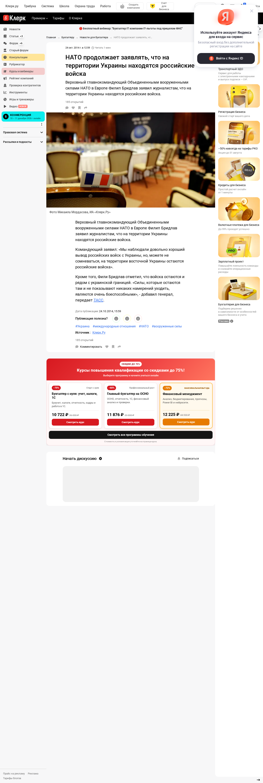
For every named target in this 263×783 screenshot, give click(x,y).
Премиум (38, 18)
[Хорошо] (116, 319)
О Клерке (75, 18)
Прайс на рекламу (14, 773)
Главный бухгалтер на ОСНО (128, 394)
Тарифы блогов (12, 778)
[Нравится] (73, 107)
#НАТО (144, 326)
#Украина (82, 326)
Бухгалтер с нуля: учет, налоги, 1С (74, 395)
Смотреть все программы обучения (130, 434)
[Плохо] (138, 319)
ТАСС (98, 300)
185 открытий (84, 340)
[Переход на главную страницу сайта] (14, 18)
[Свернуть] (258, 779)
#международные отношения (114, 326)
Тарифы (58, 18)
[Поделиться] (85, 107)
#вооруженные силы (167, 326)
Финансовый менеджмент (182, 394)
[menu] (24, 74)
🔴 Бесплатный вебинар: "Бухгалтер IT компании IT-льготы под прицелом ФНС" (131, 28)
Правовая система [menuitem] (15, 132)
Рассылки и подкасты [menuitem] (17, 141)
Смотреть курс (75, 422)
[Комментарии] (67, 107)
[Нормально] (127, 319)
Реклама (33, 773)
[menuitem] (23, 29)
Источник (82, 332)
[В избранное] (79, 107)
